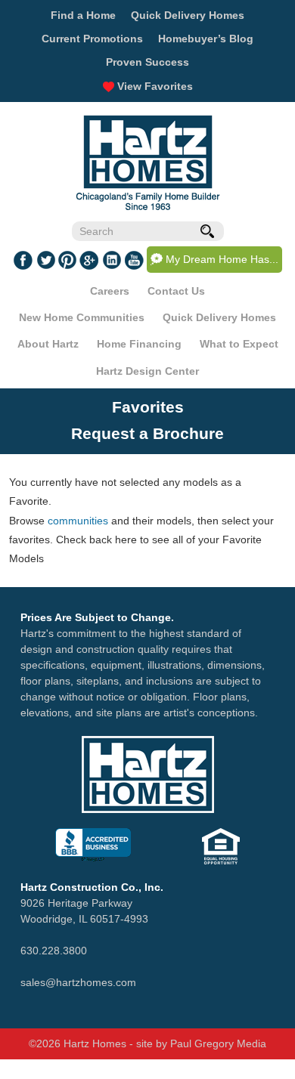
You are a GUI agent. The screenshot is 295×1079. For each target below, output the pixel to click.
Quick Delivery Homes (187, 15)
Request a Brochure (147, 433)
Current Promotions (92, 38)
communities (78, 521)
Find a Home (83, 15)
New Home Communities (81, 317)
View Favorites (153, 86)
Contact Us (176, 291)
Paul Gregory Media (218, 1043)
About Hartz (48, 344)
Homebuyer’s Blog (205, 38)
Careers (109, 291)
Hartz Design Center (147, 371)
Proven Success (147, 62)
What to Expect (239, 344)
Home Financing (139, 344)
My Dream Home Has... (222, 259)
